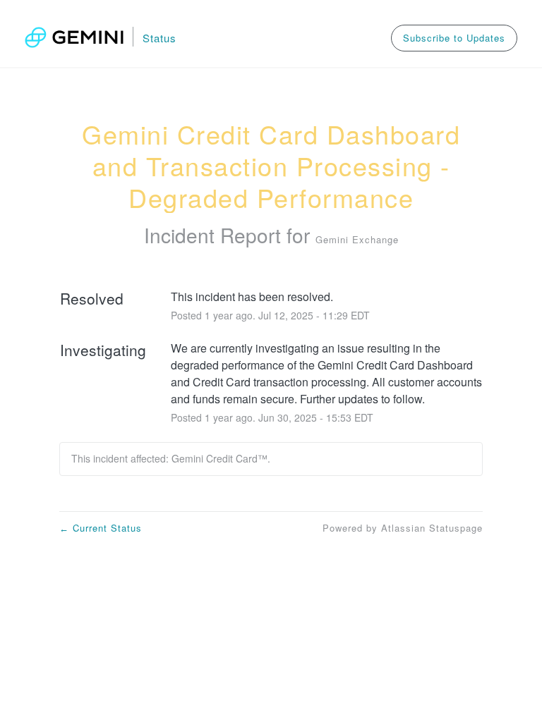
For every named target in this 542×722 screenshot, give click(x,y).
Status (159, 37)
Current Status (100, 527)
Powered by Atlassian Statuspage (403, 527)
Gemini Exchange (357, 239)
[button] (454, 38)
